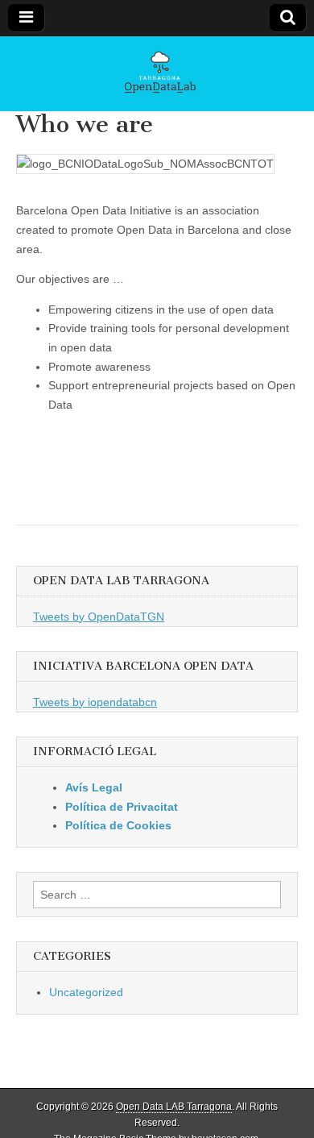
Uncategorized (86, 992)
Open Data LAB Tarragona (174, 1106)
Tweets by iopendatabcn (95, 702)
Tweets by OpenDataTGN (98, 616)
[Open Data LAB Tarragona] (157, 73)
